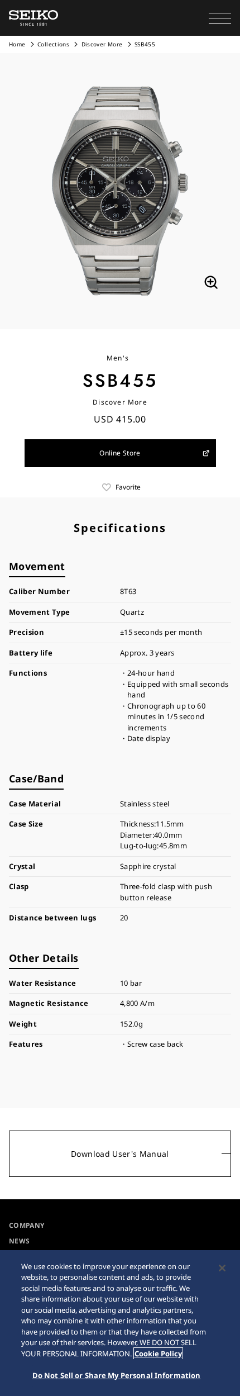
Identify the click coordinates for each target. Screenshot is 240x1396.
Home (17, 44)
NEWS (19, 1241)
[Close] (222, 1268)
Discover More (102, 44)
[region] (120, 1323)
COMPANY (26, 1225)
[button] (220, 18)
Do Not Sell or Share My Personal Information (116, 1375)
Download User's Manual (120, 1153)
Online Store (119, 453)
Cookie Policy (158, 1353)
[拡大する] (211, 282)
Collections (53, 44)
